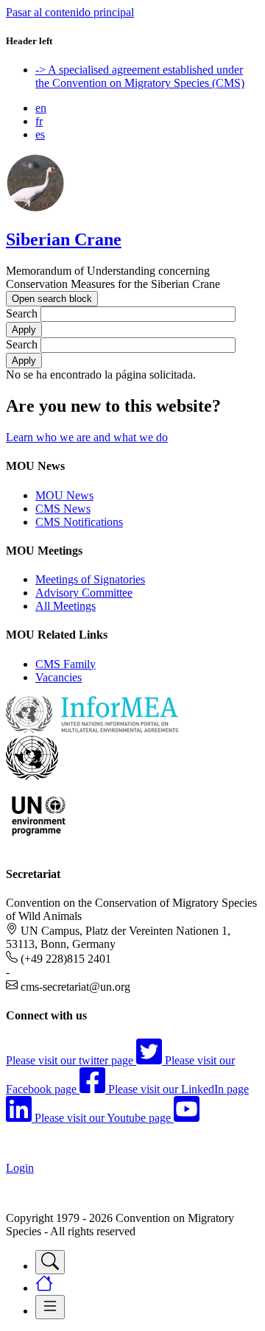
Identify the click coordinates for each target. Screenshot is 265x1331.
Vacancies (58, 677)
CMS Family (65, 664)
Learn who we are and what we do (87, 437)
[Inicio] (35, 208)
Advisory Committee (83, 592)
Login (20, 1168)
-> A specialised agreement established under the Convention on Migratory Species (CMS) (139, 76)
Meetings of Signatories (90, 579)
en (40, 108)
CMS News (63, 508)
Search (22, 313)
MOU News (64, 495)
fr (39, 121)
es (40, 134)
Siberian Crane (63, 239)
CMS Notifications (79, 522)
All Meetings (65, 606)
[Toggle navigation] (50, 1262)
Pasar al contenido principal (70, 12)
